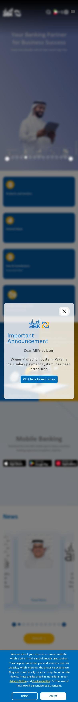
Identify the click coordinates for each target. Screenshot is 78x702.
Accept (53, 696)
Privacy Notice (18, 681)
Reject (24, 696)
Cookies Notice (41, 681)
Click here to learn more (39, 379)
